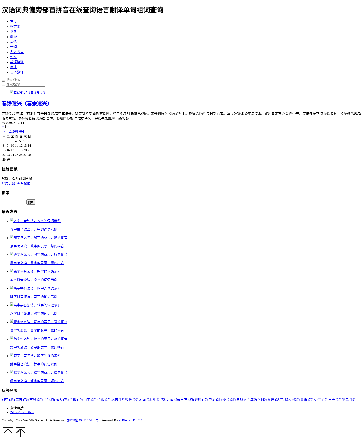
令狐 (242, 399)
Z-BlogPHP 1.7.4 (130, 420)
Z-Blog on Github (22, 412)
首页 (13, 21)
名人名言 (17, 52)
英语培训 (17, 62)
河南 (145, 399)
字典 (13, 67)
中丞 (215, 399)
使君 (229, 399)
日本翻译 (17, 72)
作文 (13, 57)
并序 (201, 399)
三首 (187, 399)
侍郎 (76, 399)
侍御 (103, 399)
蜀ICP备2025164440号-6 (83, 420)
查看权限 (23, 183)
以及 (292, 399)
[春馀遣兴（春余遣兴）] (28, 93)
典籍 (306, 399)
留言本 (15, 26)
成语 (13, 42)
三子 (334, 399)
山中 (89, 399)
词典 (13, 32)
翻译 (13, 37)
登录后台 (8, 183)
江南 (173, 399)
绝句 (117, 399)
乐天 (62, 399)
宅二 (348, 399)
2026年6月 (16, 131)
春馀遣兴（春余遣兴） (27, 103)
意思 (276, 399)
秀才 (320, 399)
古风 (36, 399)
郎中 (8, 399)
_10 (49, 399)
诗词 (13, 47)
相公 (159, 399)
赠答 (131, 399)
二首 (22, 399)
